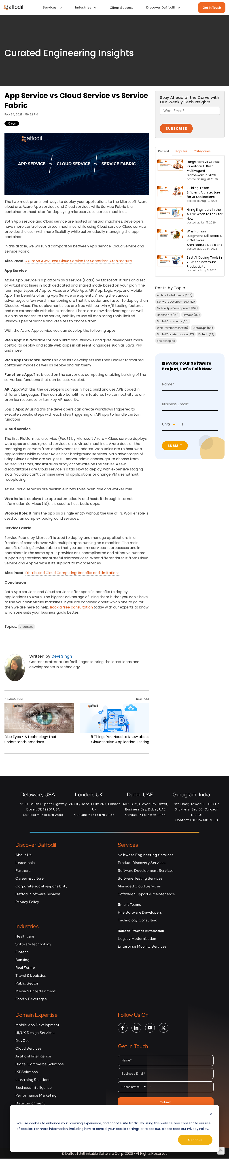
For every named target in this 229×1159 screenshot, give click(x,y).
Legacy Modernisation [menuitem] (137, 938)
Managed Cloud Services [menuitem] (139, 886)
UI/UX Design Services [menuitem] (35, 1033)
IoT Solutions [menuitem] (26, 1072)
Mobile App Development (177, 308)
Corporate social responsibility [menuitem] (41, 886)
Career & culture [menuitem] (29, 878)
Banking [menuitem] (22, 960)
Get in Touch (212, 8)
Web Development (172, 328)
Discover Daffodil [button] (160, 7)
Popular (181, 151)
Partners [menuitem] (22, 870)
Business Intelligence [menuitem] (33, 1087)
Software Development (176, 302)
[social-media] (122, 1027)
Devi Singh (61, 656)
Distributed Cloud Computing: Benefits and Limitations (72, 572)
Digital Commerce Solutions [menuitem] (39, 1064)
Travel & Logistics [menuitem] (30, 975)
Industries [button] (83, 7)
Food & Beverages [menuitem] (31, 999)
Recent (163, 151)
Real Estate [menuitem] (25, 968)
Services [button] (50, 7)
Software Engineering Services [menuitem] (145, 855)
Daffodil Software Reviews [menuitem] (38, 894)
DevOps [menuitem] (22, 1040)
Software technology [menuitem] (33, 944)
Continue (195, 1140)
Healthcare (167, 315)
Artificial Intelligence (174, 295)
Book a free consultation (71, 607)
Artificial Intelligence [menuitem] (33, 1056)
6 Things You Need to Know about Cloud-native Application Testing (120, 739)
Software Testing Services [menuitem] (140, 878)
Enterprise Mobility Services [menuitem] (142, 946)
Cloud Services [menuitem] (28, 1048)
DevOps (191, 315)
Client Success (122, 8)
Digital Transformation (175, 334)
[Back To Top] (221, 1150)
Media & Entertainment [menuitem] (35, 991)
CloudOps (26, 627)
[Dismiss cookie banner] (210, 1115)
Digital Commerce (173, 321)
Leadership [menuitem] (25, 863)
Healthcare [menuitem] (24, 936)
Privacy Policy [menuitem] (27, 902)
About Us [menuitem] (23, 855)
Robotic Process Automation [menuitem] (141, 930)
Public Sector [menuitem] (26, 983)
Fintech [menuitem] (22, 952)
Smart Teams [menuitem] (129, 904)
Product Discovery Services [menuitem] (141, 863)
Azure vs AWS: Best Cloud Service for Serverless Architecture (78, 261)
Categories (202, 151)
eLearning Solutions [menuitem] (32, 1080)
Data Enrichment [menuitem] (30, 1103)
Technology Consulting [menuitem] (137, 920)
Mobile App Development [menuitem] (37, 1025)
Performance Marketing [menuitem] (36, 1095)
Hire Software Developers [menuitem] (140, 912)
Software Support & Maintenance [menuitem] (146, 894)
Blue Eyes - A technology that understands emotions (30, 739)
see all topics (166, 341)
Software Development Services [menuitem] (146, 870)
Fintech (206, 334)
